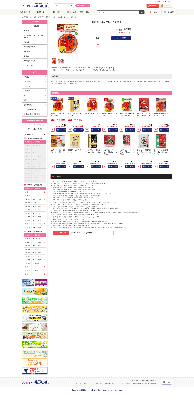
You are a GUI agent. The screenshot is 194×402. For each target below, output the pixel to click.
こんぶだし (27, 81)
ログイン (166, 5)
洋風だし (26, 100)
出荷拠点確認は (83, 5)
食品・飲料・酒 (25, 12)
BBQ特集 (27, 51)
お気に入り (156, 12)
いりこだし (27, 86)
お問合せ (169, 2)
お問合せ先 (153, 381)
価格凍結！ (27, 56)
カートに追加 (121, 38)
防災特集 (26, 42)
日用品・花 (40, 12)
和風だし (26, 77)
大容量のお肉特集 (29, 47)
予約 (87, 12)
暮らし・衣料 (71, 12)
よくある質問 (144, 381)
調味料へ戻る (31, 109)
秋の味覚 (26, 31)
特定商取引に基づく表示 (149, 383)
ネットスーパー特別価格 (31, 26)
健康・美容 (56, 12)
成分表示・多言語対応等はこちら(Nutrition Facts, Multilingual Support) (82, 67)
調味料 (48, 17)
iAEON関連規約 (136, 383)
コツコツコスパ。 (29, 65)
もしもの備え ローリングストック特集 (34, 36)
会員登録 (153, 5)
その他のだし (28, 105)
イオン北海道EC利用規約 (123, 383)
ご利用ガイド (160, 2)
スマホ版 (167, 382)
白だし (26, 95)
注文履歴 (171, 12)
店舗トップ (27, 17)
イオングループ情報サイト (82, 383)
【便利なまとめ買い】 (31, 61)
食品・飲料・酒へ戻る (33, 114)
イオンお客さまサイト (97, 383)
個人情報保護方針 (110, 383)
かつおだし (27, 91)
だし (54, 17)
